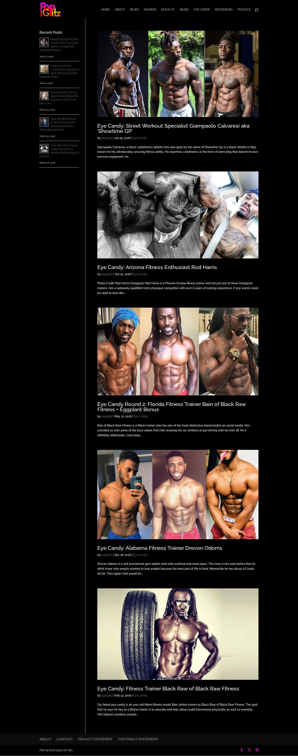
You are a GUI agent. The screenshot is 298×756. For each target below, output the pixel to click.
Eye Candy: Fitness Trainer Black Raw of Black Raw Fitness (168, 688)
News (134, 9)
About (120, 9)
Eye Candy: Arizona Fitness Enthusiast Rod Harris (157, 267)
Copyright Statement (138, 739)
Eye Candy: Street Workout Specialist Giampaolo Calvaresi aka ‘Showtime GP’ (173, 128)
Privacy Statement (95, 739)
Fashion (150, 9)
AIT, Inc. (68, 750)
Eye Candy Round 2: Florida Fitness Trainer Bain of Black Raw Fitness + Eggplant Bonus (171, 406)
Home (105, 9)
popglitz (107, 138)
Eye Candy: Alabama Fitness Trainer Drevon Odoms (159, 548)
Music (184, 9)
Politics (244, 9)
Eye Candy (202, 9)
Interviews (224, 9)
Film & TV (168, 9)
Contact (65, 739)
